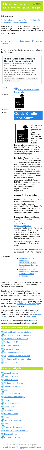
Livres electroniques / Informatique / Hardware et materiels (29, 265)
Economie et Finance (12, 393)
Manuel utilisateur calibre (13, 352)
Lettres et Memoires (11, 403)
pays (21, 301)
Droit (6, 390)
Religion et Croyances (12, 420)
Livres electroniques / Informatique (27, 259)
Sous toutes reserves (11, 345)
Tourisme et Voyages (12, 437)
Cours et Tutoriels (11, 380)
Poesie (6, 417)
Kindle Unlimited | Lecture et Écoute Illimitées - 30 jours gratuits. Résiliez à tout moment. (20, 21)
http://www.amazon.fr (22, 226)
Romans (7, 424)
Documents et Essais (12, 386)
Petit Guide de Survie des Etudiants (17, 332)
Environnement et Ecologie (14, 397)
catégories (29, 299)
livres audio (31, 317)
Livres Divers (9, 410)
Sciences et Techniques (13, 427)
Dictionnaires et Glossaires (14, 383)
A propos (12, 447)
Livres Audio (9, 407)
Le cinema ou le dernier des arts (16, 339)
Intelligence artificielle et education (17, 359)
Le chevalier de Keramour (14, 342)
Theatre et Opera (10, 434)
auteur (14, 301)
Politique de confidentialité (25, 447)
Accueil (5, 447)
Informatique (25, 41)
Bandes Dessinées (11, 373)
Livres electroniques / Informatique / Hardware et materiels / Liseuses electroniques (29, 272)
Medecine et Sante (11, 414)
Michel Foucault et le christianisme (17, 335)
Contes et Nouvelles (11, 376)
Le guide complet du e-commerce (17, 356)
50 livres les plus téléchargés (28, 304)
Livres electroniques (10, 41)
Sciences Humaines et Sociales (16, 431)
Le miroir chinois (10, 362)
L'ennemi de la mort (11, 349)
